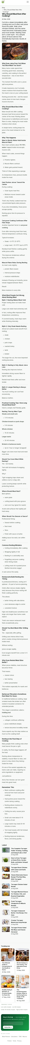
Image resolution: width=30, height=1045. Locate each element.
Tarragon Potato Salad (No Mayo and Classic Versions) (18, 930)
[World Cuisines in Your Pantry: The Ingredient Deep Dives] (22, 954)
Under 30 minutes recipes (8, 1009)
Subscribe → (8, 1027)
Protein (10, 1041)
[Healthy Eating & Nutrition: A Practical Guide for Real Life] (7, 981)
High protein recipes (22, 1009)
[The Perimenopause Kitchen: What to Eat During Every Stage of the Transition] (22, 981)
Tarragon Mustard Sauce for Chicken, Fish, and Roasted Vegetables (19, 894)
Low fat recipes (16, 1007)
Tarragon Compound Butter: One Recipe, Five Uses (19, 913)
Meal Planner (6, 1036)
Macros (25, 1036)
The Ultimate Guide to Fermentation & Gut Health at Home (7, 966)
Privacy (19, 1041)
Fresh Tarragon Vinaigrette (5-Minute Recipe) (18, 903)
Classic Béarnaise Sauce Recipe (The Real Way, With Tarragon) (19, 877)
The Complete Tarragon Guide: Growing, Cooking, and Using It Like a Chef (19, 851)
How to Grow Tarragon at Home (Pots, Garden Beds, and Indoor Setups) (19, 860)
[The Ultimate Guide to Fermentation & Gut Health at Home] (7, 954)
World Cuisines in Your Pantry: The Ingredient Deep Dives (22, 965)
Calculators (14, 1036)
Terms (14, 1041)
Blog (3, 7)
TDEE (20, 1036)
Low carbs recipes (6, 1007)
